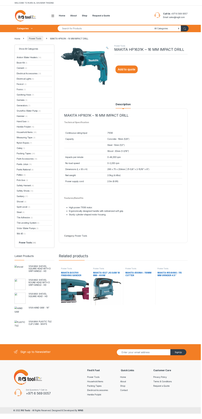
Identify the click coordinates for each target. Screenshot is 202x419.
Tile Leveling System (28, 223)
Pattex (21, 175)
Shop (84, 15)
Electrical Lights (25, 78)
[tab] (123, 105)
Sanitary (22, 196)
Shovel (21, 201)
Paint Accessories (27, 158)
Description (123, 104)
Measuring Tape (26, 137)
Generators (23, 105)
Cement (22, 68)
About (73, 15)
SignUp (178, 352)
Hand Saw (23, 121)
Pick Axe (22, 180)
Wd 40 (21, 233)
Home (62, 15)
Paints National (25, 169)
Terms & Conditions (162, 381)
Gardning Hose (25, 94)
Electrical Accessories (29, 73)
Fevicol (21, 84)
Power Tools (35, 38)
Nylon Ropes (24, 143)
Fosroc (21, 89)
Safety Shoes (25, 191)
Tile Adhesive (25, 217)
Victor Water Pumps (27, 228)
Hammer (22, 116)
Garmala (22, 100)
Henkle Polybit (25, 126)
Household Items (27, 132)
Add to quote (126, 69)
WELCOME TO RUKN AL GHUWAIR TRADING (34, 3)
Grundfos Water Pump (29, 111)
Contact (124, 390)
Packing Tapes (26, 153)
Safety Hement (25, 185)
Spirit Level (23, 207)
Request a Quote (101, 15)
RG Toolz (25, 410)
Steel (21, 212)
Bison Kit (22, 62)
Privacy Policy (160, 377)
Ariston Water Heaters (29, 57)
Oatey (21, 148)
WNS (80, 410)
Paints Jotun (24, 164)
